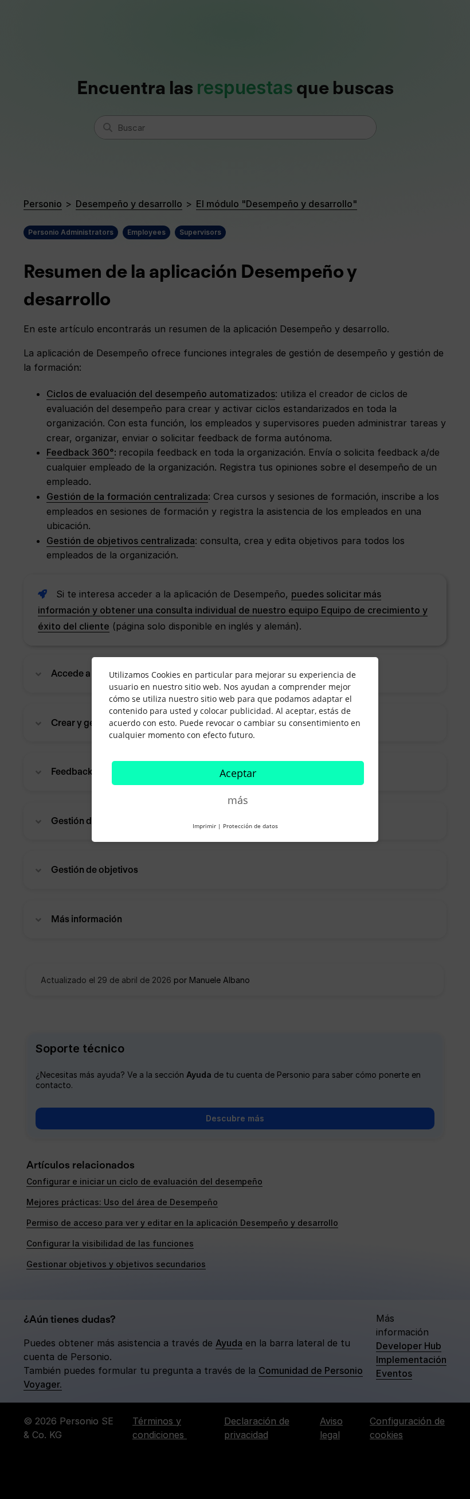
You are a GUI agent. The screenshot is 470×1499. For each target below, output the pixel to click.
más (238, 800)
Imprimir (204, 826)
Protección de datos (250, 826)
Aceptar (238, 773)
